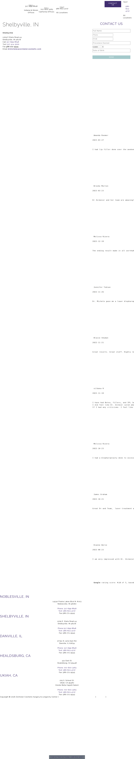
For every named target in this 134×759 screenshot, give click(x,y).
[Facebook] (100, 4)
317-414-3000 (13, 44)
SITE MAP (101, 697)
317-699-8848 (13, 42)
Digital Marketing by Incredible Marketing (77, 697)
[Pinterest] (100, 12)
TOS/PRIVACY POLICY (116, 697)
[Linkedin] (100, 16)
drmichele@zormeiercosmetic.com (24, 49)
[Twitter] (100, 8)
